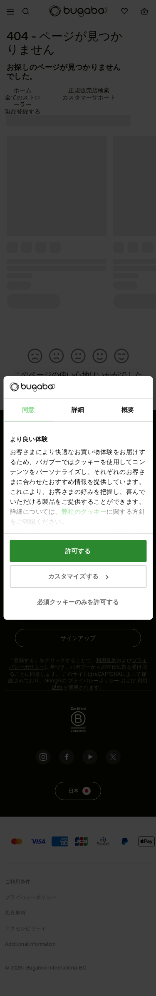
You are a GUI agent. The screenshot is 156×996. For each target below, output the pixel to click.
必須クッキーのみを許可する (78, 601)
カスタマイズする (73, 576)
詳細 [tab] (78, 409)
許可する (78, 550)
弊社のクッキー (83, 511)
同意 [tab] (28, 409)
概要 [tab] (127, 409)
